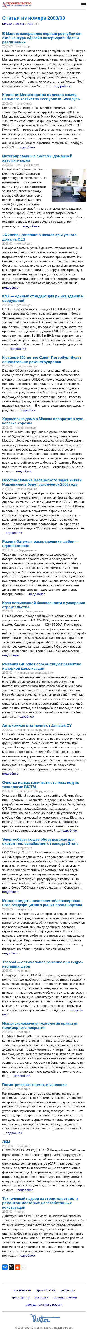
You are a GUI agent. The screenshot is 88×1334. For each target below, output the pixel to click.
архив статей (46, 1290)
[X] (11, 1267)
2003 (30, 24)
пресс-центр (20, 1297)
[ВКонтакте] (5, 1267)
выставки (41, 1297)
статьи (19, 24)
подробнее (63, 86)
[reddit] (17, 1267)
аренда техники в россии (44, 1304)
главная (7, 24)
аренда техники (65, 1297)
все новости (22, 1290)
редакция (68, 1290)
